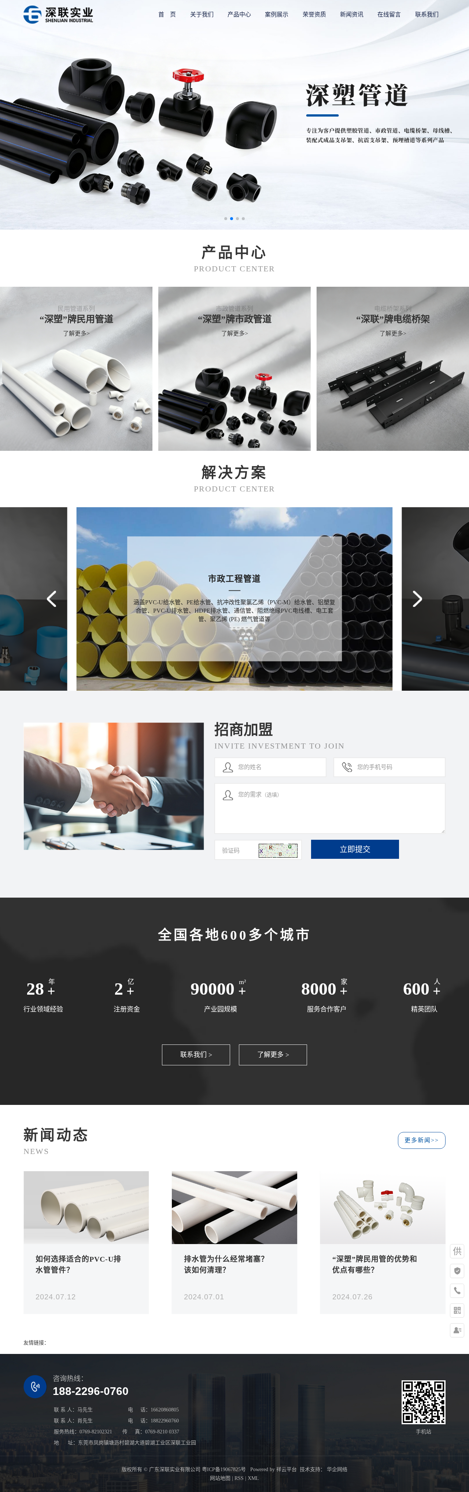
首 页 (167, 14)
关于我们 (202, 14)
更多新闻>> (422, 1140)
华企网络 (336, 1469)
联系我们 (427, 14)
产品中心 (239, 14)
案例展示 (276, 14)
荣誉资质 (314, 14)
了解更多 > (273, 1054)
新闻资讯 (351, 14)
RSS (239, 1478)
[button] (225, 218)
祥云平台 (286, 1469)
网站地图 (220, 1478)
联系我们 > (196, 1054)
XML (253, 1478)
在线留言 (389, 14)
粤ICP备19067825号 (224, 1469)
